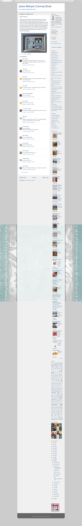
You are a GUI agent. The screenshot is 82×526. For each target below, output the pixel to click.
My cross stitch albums (55, 43)
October (55, 465)
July (55, 485)
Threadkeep (58, 416)
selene (23, 166)
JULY (59, 224)
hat (55, 393)
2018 (54, 444)
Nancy (23, 58)
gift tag (60, 391)
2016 (54, 448)
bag (54, 365)
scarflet (61, 411)
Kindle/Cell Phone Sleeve (56, 80)
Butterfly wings (56, 223)
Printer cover (53, 410)
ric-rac (58, 410)
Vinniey (24, 143)
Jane (23, 85)
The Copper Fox (56, 141)
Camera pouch (54, 371)
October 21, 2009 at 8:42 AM (28, 72)
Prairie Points (54, 104)
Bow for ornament (54, 55)
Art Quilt (53, 364)
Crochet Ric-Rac (54, 59)
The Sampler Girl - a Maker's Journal (57, 322)
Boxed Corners (54, 57)
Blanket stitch (54, 54)
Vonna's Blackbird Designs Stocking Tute (56, 110)
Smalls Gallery (54, 126)
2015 (54, 449)
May (55, 489)
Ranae (23, 101)
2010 (54, 458)
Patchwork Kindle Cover (56, 95)
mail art (57, 399)
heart (60, 393)
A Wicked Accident (57, 474)
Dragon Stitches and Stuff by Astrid (57, 271)
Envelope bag (54, 63)
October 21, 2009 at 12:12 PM (28, 89)
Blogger (48, 516)
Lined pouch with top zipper (56, 86)
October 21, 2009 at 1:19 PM (28, 104)
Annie (58, 15)
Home (34, 177)
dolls (57, 383)
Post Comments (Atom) (30, 180)
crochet (58, 380)
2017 (54, 446)
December (56, 462)
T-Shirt (55, 415)
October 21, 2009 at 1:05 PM (28, 96)
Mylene (24, 135)
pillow (61, 406)
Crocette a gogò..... (57, 231)
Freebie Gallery (54, 120)
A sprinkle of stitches (55, 117)
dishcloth (53, 383)
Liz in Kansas (25, 108)
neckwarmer (58, 400)
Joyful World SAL (59, 395)
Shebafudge (55, 311)
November (56, 464)
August (55, 483)
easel (60, 386)
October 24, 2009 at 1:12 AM (28, 154)
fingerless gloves (54, 388)
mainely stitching (26, 93)
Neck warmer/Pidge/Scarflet (58, 478)
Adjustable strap (54, 52)
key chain (55, 396)
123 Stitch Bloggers (55, 115)
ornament (54, 404)
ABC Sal (53, 363)
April (55, 491)
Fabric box (53, 65)
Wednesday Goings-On (60, 352)
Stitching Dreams (56, 158)
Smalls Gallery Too (55, 127)
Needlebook (53, 91)
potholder (55, 408)
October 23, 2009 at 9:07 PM (28, 146)
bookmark (58, 368)
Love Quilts (53, 397)
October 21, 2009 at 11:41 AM (28, 81)
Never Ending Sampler (57, 403)
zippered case (56, 419)
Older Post (45, 177)
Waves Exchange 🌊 (60, 273)
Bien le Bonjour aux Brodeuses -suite (57, 295)
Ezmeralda (53, 387)
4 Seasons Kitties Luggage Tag (57, 468)
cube (59, 382)
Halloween (53, 392)
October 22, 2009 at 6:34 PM (28, 138)
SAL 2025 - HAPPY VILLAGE (60, 344)
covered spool (59, 379)
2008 (54, 498)
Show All (61, 358)
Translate (56, 34)
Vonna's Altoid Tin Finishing (56, 107)
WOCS (60, 417)
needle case (53, 401)
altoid (58, 363)
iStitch (54, 286)
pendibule (53, 406)
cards (60, 371)
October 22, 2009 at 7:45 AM (28, 131)
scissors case (55, 412)
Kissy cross (53, 124)
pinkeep (60, 407)
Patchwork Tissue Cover (56, 97)
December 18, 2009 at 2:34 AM (28, 169)
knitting (59, 396)
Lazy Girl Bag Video (55, 82)
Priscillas (55, 149)
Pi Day (57, 406)
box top (59, 369)
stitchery (60, 413)
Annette (24, 126)
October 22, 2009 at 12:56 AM (28, 122)
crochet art (53, 382)
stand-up (56, 413)
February (56, 494)
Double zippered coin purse (56, 60)
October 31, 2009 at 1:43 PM (28, 161)
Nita (23, 116)
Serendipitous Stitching (56, 250)
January (55, 496)
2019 (54, 442)
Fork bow (53, 70)
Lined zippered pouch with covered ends (56, 89)
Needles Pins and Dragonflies (56, 214)
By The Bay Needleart (57, 185)
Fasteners (53, 67)
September (56, 482)
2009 (54, 460)
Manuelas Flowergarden (56, 168)
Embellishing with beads (56, 62)
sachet (56, 411)
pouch (59, 408)
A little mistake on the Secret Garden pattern (60, 188)
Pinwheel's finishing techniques (55, 99)
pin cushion (55, 407)
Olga (23, 76)
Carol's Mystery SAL (58, 372)
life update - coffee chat (60, 324)
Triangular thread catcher (56, 106)
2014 (54, 451)
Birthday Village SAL (56, 366)
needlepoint (60, 401)
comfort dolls (54, 378)
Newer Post (23, 177)
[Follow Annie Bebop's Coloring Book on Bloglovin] (56, 47)
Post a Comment (24, 172)
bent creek (59, 365)
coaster (56, 375)
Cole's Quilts (58, 376)
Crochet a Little (54, 118)
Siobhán (24, 150)
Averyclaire (55, 301)
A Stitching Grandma (57, 330)
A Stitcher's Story (56, 176)
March (55, 492)
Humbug (53, 73)
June (55, 487)
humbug (52, 395)
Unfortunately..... (57, 470)
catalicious (55, 374)
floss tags (54, 389)
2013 (54, 453)
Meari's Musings (56, 350)
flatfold (61, 388)
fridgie (56, 391)
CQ (53, 380)
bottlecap (52, 369)
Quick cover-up (57, 472)
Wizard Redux (56, 475)
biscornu (52, 368)
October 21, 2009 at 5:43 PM (28, 112)
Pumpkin (24, 158)
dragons (57, 384)
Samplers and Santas (57, 132)
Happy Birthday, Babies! (59, 143)
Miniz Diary (55, 194)
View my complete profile (56, 27)
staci (23, 69)
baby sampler (59, 364)
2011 (54, 457)
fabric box (59, 387)
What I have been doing (60, 216)
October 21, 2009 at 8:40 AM (28, 64)
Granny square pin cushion (56, 72)
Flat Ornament (54, 68)
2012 (54, 455)
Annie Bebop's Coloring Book (35, 6)
